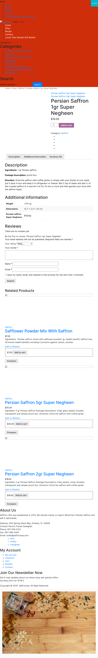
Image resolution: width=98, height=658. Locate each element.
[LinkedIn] (57, 148)
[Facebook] (57, 136)
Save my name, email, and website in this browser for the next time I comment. (45, 275)
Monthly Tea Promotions (17, 66)
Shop (7, 7)
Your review (11, 247)
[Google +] (57, 145)
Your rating (11, 243)
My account (10, 555)
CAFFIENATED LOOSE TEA (18, 57)
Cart (7, 561)
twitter (13, 541)
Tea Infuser (10, 63)
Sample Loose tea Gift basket (19, 69)
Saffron (8, 54)
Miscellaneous (12, 72)
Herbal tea (10, 60)
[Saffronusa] (6, 22)
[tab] (14, 156)
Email (8, 269)
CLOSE (94, 3)
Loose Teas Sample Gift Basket (20, 17)
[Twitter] (57, 139)
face (12, 538)
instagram (15, 544)
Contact (9, 13)
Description (14, 156)
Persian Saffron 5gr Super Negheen (68, 93)
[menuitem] (8, 25)
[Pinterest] (57, 142)
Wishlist (9, 564)
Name (8, 263)
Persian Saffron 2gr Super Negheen (68, 96)
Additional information (35, 156)
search (37, 84)
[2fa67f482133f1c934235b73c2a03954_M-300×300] (26, 113)
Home (8, 4)
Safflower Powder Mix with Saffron (38, 330)
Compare (11, 361)
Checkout (9, 558)
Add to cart (66, 125)
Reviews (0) (56, 156)
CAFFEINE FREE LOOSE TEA (19, 51)
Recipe (8, 10)
